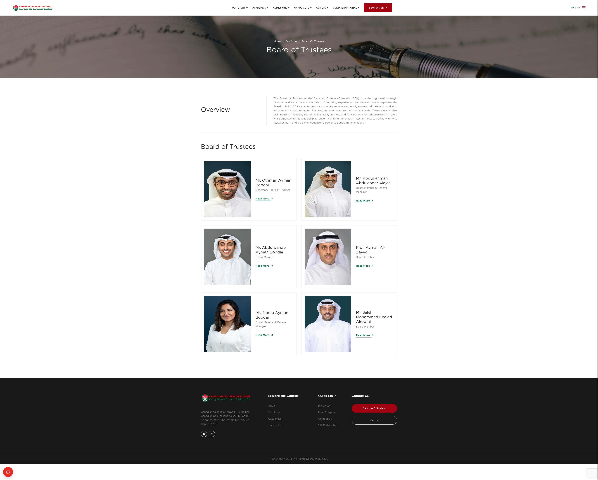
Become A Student (374, 408)
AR (578, 8)
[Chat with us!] (8, 472)
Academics (259, 8)
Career (374, 420)
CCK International (345, 8)
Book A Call (376, 7)
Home (277, 41)
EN (572, 8)
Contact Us (325, 418)
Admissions (280, 8)
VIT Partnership (327, 425)
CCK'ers (321, 8)
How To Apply (327, 412)
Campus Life (301, 8)
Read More (263, 198)
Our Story (238, 8)
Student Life (275, 425)
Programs (324, 406)
